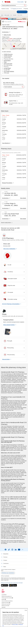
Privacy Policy (15, 624)
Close (26, 610)
